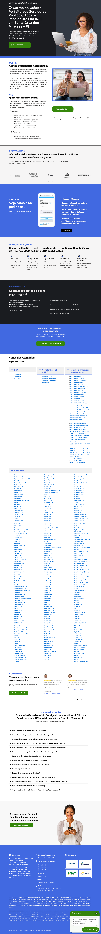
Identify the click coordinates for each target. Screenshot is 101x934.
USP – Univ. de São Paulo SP (78, 462)
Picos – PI (46, 657)
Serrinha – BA (77, 596)
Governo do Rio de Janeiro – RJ (79, 408)
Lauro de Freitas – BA (50, 569)
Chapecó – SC (18, 622)
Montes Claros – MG (49, 612)
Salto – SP (77, 535)
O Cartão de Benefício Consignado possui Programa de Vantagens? (34, 739)
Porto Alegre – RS (79, 490)
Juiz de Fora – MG (49, 561)
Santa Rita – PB (78, 549)
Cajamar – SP (18, 577)
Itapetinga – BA (48, 532)
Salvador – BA (78, 537)
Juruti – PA (47, 565)
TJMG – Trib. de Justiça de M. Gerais (80, 445)
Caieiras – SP (18, 573)
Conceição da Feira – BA (21, 630)
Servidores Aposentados (49, 380)
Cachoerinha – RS (19, 571)
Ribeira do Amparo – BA (80, 514)
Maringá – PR (47, 602)
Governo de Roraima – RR (77, 414)
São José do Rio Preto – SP (81, 569)
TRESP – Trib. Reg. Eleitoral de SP (79, 455)
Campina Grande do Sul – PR (22, 590)
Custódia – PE (18, 649)
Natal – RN (47, 616)
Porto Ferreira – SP (79, 492)
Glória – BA (47, 483)
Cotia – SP (17, 637)
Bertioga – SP (18, 549)
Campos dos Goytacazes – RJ (22, 598)
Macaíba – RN (47, 588)
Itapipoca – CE (48, 535)
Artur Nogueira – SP (19, 522)
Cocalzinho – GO (18, 624)
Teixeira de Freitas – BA (80, 622)
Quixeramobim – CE (79, 504)
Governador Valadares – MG (51, 492)
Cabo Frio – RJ (18, 567)
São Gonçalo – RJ (79, 563)
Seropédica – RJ (78, 592)
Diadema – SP (18, 651)
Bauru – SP (17, 541)
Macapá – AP (47, 590)
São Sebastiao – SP (79, 585)
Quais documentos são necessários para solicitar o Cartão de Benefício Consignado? (40, 781)
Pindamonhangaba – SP (80, 475)
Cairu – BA (17, 575)
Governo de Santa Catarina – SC (79, 415)
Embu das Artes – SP (20, 655)
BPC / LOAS (17, 378)
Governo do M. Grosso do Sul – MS (80, 396)
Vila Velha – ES (78, 657)
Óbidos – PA (47, 632)
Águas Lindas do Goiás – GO (22, 479)
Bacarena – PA (18, 528)
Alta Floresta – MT (19, 486)
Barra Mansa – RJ (19, 535)
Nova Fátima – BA (49, 624)
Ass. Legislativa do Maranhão (78, 423)
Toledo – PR (77, 626)
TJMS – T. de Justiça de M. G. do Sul (80, 443)
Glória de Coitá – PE (49, 484)
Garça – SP (47, 481)
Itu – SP (46, 541)
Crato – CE (17, 639)
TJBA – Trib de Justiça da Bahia (78, 437)
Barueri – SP (17, 539)
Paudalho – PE (48, 647)
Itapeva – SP (47, 533)
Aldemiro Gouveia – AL (20, 483)
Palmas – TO (47, 639)
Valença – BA (77, 643)
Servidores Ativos (47, 376)
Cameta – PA (17, 585)
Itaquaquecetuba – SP (50, 539)
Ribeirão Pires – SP (79, 520)
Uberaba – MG (78, 637)
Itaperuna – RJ (48, 530)
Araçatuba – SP (18, 504)
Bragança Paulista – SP (20, 559)
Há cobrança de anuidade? (21, 769)
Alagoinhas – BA (18, 481)
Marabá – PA (47, 598)
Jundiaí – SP (47, 563)
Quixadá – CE (77, 502)
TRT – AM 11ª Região (76, 457)
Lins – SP (46, 579)
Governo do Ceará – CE (76, 384)
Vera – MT (77, 651)
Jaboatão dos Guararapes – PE (52, 547)
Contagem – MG (18, 632)
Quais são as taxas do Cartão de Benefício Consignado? (30, 764)
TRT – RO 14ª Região (76, 458)
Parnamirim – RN (48, 645)
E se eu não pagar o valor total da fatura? (26, 773)
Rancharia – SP (78, 506)
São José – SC (78, 567)
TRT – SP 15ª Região (76, 460)
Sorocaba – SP (78, 604)
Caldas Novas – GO (19, 581)
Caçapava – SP (18, 569)
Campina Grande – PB (20, 588)
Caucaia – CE (17, 614)
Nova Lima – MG (48, 628)
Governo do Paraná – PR (77, 402)
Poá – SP (76, 484)
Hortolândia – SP (48, 502)
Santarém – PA (78, 553)
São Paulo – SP (78, 581)
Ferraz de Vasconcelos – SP (22, 659)
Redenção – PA (78, 510)
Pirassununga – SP (79, 479)
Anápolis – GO (18, 498)
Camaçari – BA (18, 583)
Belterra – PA (17, 547)
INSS (16, 370)
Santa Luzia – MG (79, 545)
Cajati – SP (17, 579)
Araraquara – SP (18, 514)
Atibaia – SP (17, 526)
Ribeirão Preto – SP (79, 522)
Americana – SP (18, 490)
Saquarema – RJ (78, 588)
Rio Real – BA (77, 526)
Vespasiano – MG (79, 653)
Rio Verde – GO (78, 528)
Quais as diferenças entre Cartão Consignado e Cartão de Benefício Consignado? (39, 743)
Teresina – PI (77, 624)
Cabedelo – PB (18, 565)
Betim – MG (17, 551)
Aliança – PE (17, 484)
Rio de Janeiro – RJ (79, 524)
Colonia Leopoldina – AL (21, 628)
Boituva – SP (17, 555)
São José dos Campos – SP (81, 571)
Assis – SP (17, 524)
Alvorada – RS (18, 488)
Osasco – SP (47, 635)
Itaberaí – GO (47, 516)
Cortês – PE (17, 635)
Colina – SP (17, 626)
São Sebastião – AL (79, 586)
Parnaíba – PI (47, 643)
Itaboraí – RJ (47, 518)
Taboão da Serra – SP (80, 612)
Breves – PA (17, 561)
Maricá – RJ (47, 600)
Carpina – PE (17, 608)
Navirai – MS (47, 620)
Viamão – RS (77, 655)
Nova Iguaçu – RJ (48, 626)
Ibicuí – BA (47, 504)
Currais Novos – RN (19, 645)
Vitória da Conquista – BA (81, 661)
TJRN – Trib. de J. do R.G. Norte (78, 447)
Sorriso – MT (77, 606)
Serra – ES (77, 594)
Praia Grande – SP (79, 500)
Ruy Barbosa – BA (79, 530)
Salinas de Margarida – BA (81, 533)
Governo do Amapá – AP (77, 378)
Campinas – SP (18, 592)
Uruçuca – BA (77, 641)
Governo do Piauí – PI (76, 406)
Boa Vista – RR (18, 553)
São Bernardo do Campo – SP (82, 559)
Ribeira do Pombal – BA (80, 516)
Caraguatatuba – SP (19, 602)
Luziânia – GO (47, 585)
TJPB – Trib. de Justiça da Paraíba (79, 451)
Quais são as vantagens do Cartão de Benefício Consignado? (32, 735)
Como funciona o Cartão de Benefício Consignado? (29, 731)
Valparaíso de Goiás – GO (81, 645)
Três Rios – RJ (78, 628)
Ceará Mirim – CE (19, 620)
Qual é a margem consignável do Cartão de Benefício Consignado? (34, 752)
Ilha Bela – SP (47, 508)
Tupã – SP (76, 632)
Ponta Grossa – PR (79, 488)
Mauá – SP (47, 604)
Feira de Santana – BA (20, 657)
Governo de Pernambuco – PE (78, 404)
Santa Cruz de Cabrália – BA (81, 543)
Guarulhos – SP (48, 500)
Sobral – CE (77, 602)
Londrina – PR (48, 581)
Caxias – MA (17, 618)
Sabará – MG (77, 532)
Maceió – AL (47, 592)
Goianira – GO (47, 486)
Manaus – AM (47, 596)
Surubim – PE (77, 608)
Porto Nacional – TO (79, 494)
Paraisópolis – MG (49, 641)
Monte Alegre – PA (49, 608)
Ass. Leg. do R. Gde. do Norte (78, 427)
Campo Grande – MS (19, 594)
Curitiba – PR (17, 643)
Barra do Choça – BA (20, 532)
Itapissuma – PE (48, 537)
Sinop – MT (77, 600)
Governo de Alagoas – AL (77, 376)
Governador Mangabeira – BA (52, 490)
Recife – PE (77, 508)
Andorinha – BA (18, 496)
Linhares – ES (47, 577)
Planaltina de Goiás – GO (80, 483)
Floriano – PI (17, 661)
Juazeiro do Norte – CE (50, 559)
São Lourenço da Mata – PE (81, 573)
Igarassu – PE (47, 506)
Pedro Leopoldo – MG (50, 651)
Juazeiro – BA (48, 557)
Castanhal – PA (18, 612)
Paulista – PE (47, 649)
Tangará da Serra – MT (80, 614)
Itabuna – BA (47, 520)
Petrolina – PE (48, 655)
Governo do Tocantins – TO (77, 419)
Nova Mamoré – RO (49, 630)
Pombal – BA (77, 486)
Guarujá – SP (47, 498)
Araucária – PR (18, 518)
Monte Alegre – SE (49, 610)
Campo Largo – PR (19, 596)
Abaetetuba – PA (18, 475)
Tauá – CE (76, 618)
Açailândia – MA (18, 477)
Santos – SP (77, 557)
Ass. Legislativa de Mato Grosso (79, 425)
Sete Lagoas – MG (79, 598)
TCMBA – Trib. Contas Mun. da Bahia (80, 453)
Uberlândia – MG (78, 639)
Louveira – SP (47, 583)
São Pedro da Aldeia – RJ (81, 583)
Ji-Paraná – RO (48, 553)
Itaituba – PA (47, 522)
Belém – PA (17, 543)
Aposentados (17, 374)
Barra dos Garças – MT (20, 533)
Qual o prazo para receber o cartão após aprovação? (29, 786)
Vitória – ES (77, 659)
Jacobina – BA (48, 549)
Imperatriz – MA (48, 512)
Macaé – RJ (47, 586)
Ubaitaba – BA (78, 634)
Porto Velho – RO (78, 498)
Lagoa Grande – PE (49, 567)
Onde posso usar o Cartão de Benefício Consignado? (29, 760)
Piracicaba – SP (78, 477)
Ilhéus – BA (47, 510)
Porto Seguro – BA (79, 496)
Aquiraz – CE (17, 502)
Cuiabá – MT (17, 641)
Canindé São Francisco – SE (22, 586)
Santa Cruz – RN (78, 541)
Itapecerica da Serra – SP (51, 528)
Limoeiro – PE (48, 573)
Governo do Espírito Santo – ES (78, 388)
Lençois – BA (47, 571)
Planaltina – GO (78, 481)
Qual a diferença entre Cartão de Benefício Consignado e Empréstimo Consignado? (40, 747)
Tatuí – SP (76, 616)
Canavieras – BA (18, 600)
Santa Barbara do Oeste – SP (82, 539)
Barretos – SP (18, 537)
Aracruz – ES (17, 508)
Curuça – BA (17, 647)
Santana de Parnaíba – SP (81, 551)
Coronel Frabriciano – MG (21, 634)
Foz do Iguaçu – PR (49, 479)
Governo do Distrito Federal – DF (79, 386)
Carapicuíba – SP (19, 604)
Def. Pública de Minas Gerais (78, 429)
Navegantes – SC (48, 618)
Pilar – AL (46, 659)
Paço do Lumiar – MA (50, 637)
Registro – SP (77, 512)
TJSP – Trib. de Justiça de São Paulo (80, 449)
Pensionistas (17, 376)
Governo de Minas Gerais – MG (78, 398)
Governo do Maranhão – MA (78, 392)
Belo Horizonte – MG (20, 545)
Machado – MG (48, 594)
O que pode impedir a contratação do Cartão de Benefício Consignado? (36, 790)
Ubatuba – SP (77, 635)
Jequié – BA (47, 551)
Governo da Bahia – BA (76, 382)
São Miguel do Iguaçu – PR (81, 577)
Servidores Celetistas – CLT (49, 378)
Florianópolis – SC (49, 475)
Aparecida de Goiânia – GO (21, 500)
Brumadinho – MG (19, 563)
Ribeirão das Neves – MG (81, 518)
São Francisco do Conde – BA (82, 561)
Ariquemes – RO (18, 520)
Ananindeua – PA (18, 494)
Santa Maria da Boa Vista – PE (82, 547)
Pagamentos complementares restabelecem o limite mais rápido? (34, 777)
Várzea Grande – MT (79, 649)
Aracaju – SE (17, 506)
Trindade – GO (78, 630)
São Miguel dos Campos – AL (82, 579)
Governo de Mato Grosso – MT (78, 394)
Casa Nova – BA (18, 610)
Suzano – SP (77, 610)
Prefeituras (19, 471)
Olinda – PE (47, 634)
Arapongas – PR (18, 512)
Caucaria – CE (18, 616)
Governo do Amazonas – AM (78, 380)
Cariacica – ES (18, 606)
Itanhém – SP (47, 526)
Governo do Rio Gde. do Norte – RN (79, 410)
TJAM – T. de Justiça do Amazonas (79, 435)
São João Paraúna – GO (80, 565)
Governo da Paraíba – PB (77, 400)
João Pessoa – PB (49, 555)
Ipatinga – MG (47, 514)
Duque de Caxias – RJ (20, 653)
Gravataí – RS (47, 494)
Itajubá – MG (47, 524)
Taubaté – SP (77, 620)
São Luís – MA (78, 575)
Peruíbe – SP (47, 653)
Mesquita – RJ (48, 606)
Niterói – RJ (47, 622)
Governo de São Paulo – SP (77, 417)
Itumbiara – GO (48, 543)
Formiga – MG (48, 477)
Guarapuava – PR (48, 496)
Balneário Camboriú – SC (21, 530)
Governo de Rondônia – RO (77, 412)
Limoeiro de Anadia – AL (50, 575)
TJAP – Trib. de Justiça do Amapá (79, 433)
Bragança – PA (18, 557)
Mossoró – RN (48, 614)
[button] (11, 175)
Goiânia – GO (47, 488)
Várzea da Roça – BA (79, 647)
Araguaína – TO (18, 510)
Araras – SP (17, 516)
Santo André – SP (78, 555)
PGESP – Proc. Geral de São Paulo (79, 431)
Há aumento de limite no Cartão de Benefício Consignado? (31, 756)
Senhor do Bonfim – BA (80, 590)
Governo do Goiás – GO (76, 390)
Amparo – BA (17, 492)
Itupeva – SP (47, 545)
